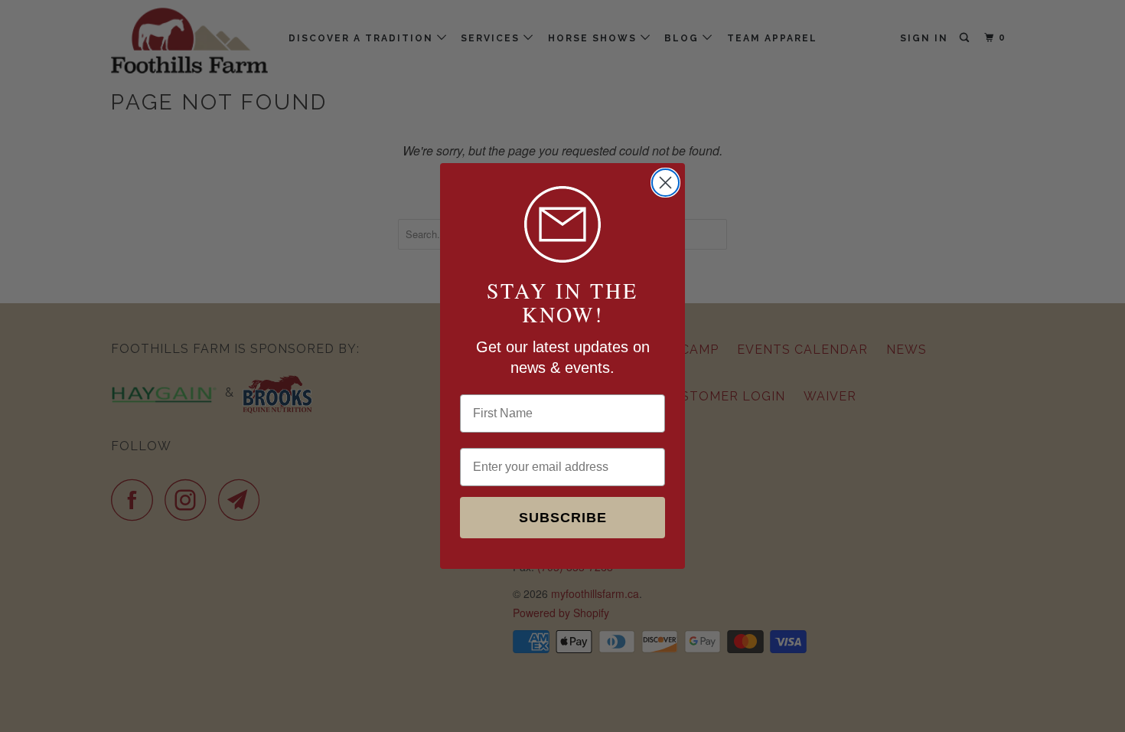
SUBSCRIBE (563, 517)
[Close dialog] (665, 182)
